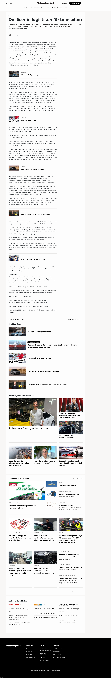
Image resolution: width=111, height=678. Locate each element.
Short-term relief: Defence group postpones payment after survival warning (69, 609)
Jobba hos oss (57, 654)
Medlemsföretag (56, 8)
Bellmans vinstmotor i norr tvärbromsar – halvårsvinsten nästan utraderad (19, 609)
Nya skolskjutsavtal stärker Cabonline (45, 613)
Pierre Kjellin (16, 35)
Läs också (23, 72)
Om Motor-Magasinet (59, 657)
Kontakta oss (56, 651)
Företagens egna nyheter (19, 478)
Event (66, 8)
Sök (11, 3)
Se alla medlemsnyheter (76, 592)
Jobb (47, 8)
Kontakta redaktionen (59, 648)
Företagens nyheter (37, 8)
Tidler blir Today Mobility (29, 120)
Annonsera (29, 654)
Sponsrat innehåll (44, 660)
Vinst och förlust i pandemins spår (33, 259)
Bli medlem (29, 651)
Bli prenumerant (30, 648)
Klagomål (42, 657)
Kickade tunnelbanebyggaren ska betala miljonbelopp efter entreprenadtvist (19, 617)
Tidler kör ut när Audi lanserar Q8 (32, 169)
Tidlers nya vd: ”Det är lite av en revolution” (36, 214)
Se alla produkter (30, 657)
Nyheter (25, 8)
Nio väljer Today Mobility (29, 75)
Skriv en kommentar (76, 319)
